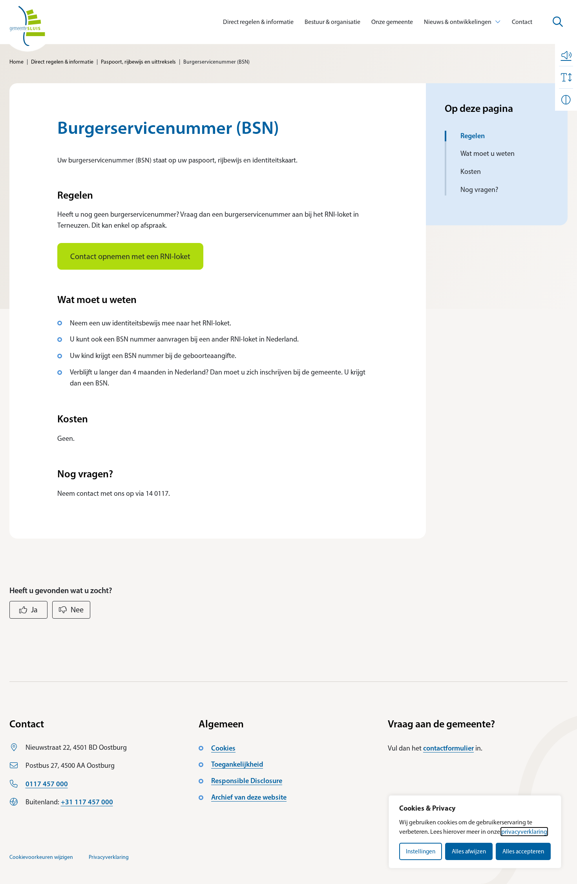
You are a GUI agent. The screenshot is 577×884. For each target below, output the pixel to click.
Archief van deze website (249, 797)
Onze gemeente (392, 22)
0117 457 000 (47, 784)
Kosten (470, 171)
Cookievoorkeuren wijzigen (41, 857)
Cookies (223, 748)
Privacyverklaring (109, 857)
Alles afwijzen (469, 851)
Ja (34, 609)
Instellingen (420, 851)
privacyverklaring (524, 831)
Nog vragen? (479, 189)
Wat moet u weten (487, 153)
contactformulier (448, 748)
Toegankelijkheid (237, 764)
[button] (566, 55)
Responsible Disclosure (246, 780)
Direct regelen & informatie (258, 22)
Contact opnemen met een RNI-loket (130, 256)
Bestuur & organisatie (332, 22)
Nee (77, 609)
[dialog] (475, 831)
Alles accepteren (523, 851)
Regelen (472, 136)
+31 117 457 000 (87, 802)
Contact (522, 22)
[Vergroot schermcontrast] (566, 100)
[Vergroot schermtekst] (566, 77)
